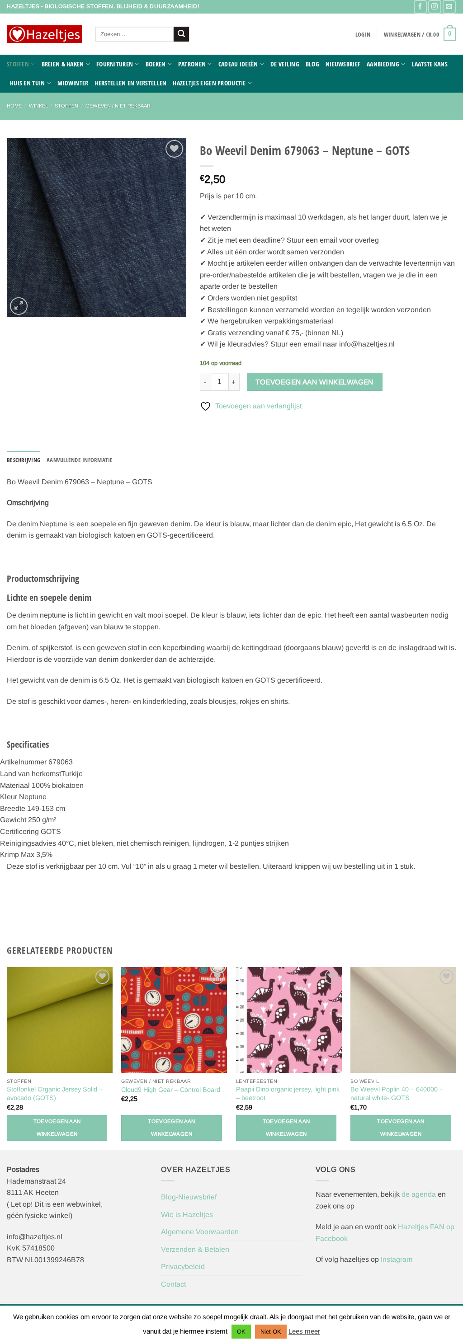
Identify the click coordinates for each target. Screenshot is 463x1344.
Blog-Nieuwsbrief (189, 1197)
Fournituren (114, 64)
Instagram (396, 1259)
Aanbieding (383, 64)
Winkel (38, 105)
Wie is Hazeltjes (187, 1214)
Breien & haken (63, 64)
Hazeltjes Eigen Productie (209, 83)
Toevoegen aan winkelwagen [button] (57, 1128)
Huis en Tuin (27, 83)
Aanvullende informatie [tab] (80, 460)
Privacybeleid (183, 1266)
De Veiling (284, 64)
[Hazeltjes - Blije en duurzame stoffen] (44, 34)
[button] (362, 34)
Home (14, 105)
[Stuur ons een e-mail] (449, 6)
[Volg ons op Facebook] (420, 6)
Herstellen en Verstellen (131, 83)
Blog (312, 64)
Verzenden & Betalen (195, 1249)
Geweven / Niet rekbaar (118, 105)
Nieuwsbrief (343, 64)
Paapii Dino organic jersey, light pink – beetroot (288, 1093)
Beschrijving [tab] (23, 460)
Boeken (156, 64)
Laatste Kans (430, 64)
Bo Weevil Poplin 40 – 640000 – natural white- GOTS (396, 1093)
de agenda (420, 1194)
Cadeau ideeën (238, 64)
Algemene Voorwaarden (200, 1232)
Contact (173, 1284)
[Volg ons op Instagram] (434, 6)
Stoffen (18, 64)
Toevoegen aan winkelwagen (314, 382)
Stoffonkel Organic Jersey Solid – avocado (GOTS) (55, 1093)
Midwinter (73, 83)
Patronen (192, 64)
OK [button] (241, 1331)
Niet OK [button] (270, 1331)
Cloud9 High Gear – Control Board (170, 1089)
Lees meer (304, 1331)
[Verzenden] (181, 34)
